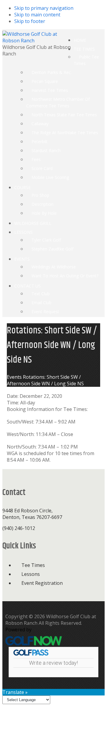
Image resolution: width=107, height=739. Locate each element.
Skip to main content (37, 14)
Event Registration (42, 583)
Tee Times (33, 565)
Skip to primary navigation (43, 8)
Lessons (30, 574)
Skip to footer (29, 21)
